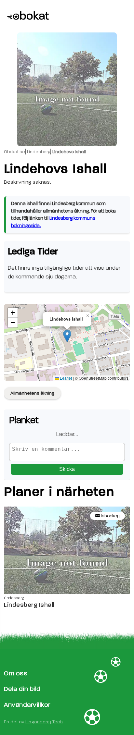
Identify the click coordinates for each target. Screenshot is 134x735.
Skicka (67, 469)
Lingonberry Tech (44, 722)
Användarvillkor (27, 704)
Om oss (15, 673)
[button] (67, 336)
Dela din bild (22, 688)
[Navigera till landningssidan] (26, 16)
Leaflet (65, 378)
